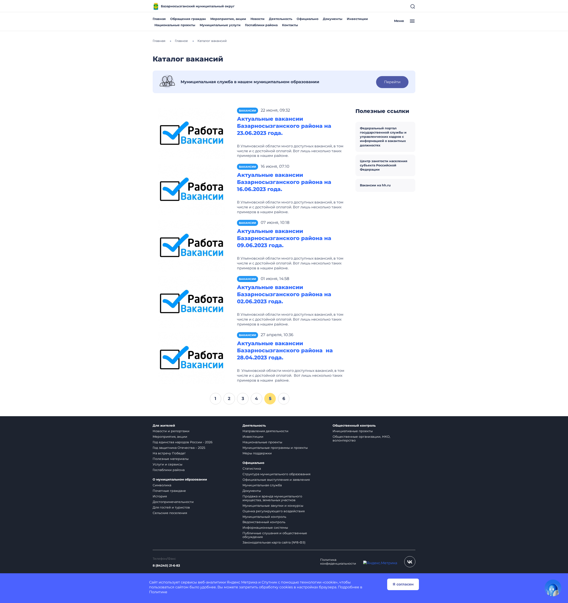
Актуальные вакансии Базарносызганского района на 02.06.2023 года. (284, 294)
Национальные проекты (174, 25)
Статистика (252, 469)
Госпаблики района (261, 25)
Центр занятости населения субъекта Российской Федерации (383, 165)
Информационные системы (265, 528)
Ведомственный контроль (264, 522)
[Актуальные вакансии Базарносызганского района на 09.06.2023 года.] (191, 245)
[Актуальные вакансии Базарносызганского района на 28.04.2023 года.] (191, 358)
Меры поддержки (257, 453)
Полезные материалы (171, 459)
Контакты (290, 25)
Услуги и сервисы (167, 464)
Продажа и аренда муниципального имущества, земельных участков (272, 498)
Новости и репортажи (171, 431)
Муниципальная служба (262, 485)
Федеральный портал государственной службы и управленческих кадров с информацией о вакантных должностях (383, 136)
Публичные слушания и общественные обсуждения (275, 535)
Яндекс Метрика (242, 582)
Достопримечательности (173, 502)
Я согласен (403, 584)
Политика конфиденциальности (338, 562)
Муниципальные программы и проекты (275, 448)
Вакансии (247, 110)
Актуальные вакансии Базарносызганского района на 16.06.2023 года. (284, 182)
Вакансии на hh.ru (375, 185)
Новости (257, 19)
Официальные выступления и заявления (276, 480)
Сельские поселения (170, 513)
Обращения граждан (188, 19)
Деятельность (280, 19)
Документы (332, 19)
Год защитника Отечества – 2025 (179, 448)
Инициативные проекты (353, 431)
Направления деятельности (265, 431)
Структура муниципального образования (276, 474)
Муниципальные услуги (220, 25)
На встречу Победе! (169, 453)
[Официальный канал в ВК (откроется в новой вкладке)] (409, 561)
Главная (159, 19)
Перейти (392, 82)
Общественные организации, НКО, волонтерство (361, 438)
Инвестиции (357, 19)
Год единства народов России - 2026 (183, 442)
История (160, 496)
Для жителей (164, 426)
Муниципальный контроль (264, 517)
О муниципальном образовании (180, 479)
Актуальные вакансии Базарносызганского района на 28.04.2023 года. (285, 350)
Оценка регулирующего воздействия (274, 511)
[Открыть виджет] (552, 587)
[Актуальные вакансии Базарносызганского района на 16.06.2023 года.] (191, 189)
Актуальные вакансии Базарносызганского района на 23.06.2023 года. (284, 126)
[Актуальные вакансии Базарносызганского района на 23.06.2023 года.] (191, 133)
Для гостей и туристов (171, 507)
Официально (307, 19)
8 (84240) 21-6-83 (166, 566)
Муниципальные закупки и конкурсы (273, 506)
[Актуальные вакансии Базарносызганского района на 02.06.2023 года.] (191, 302)
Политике (158, 592)
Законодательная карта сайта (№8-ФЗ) (274, 542)
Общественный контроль (354, 426)
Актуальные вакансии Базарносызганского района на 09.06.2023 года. (284, 238)
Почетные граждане (169, 491)
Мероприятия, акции (228, 19)
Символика (162, 485)
